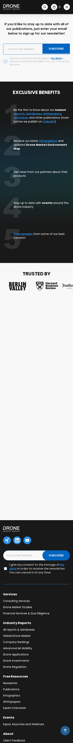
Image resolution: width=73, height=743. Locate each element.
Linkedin (49, 121)
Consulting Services (16, 601)
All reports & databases (19, 630)
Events (8, 717)
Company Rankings (16, 642)
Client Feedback (14, 740)
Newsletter (10, 683)
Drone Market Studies (17, 607)
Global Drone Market (17, 636)
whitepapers (52, 114)
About (8, 734)
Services (10, 594)
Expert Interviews (14, 708)
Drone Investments (16, 661)
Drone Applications (16, 654)
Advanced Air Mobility (17, 648)
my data (56, 58)
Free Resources (15, 676)
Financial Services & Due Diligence (26, 613)
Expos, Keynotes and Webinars (23, 724)
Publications (11, 689)
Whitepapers (11, 702)
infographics (48, 141)
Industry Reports (17, 623)
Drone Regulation (14, 667)
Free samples (23, 234)
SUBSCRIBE (56, 49)
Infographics (11, 695)
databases (34, 114)
